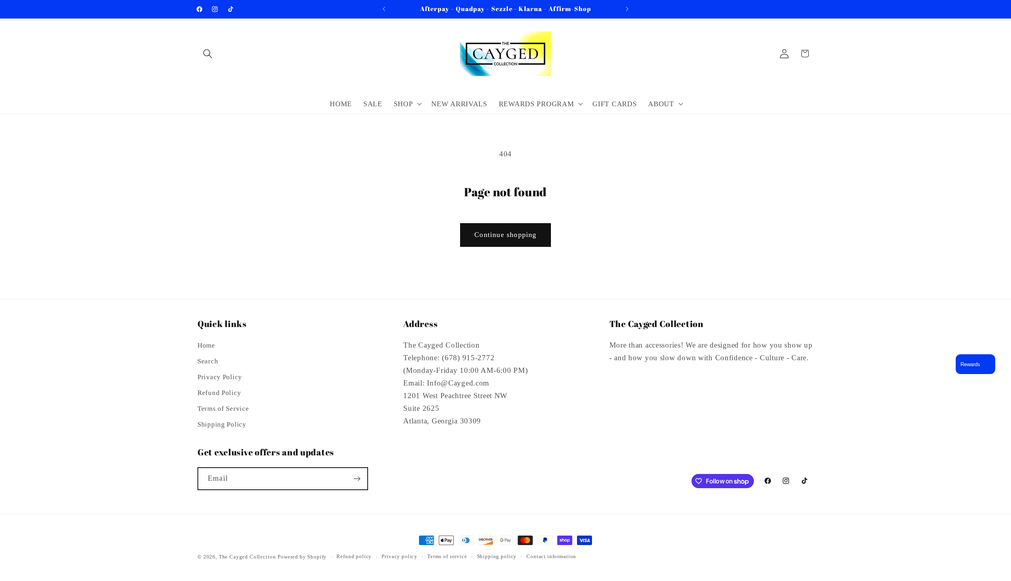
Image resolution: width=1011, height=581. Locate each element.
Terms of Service (223, 408)
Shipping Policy (221, 424)
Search (207, 361)
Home (206, 345)
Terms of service (447, 556)
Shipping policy (497, 556)
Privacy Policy (219, 377)
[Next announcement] (627, 9)
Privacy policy (399, 556)
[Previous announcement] (384, 9)
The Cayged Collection (247, 557)
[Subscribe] (356, 478)
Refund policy (354, 556)
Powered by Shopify (302, 557)
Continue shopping (505, 235)
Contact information (551, 556)
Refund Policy (219, 393)
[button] (207, 53)
